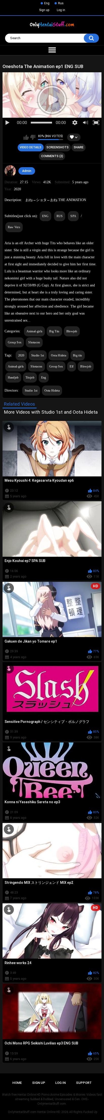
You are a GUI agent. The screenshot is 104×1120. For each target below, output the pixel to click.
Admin (26, 171)
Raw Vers (14, 227)
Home (17, 1083)
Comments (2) (52, 156)
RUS (60, 216)
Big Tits (54, 331)
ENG (45, 216)
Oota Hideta (58, 355)
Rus (61, 3)
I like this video (26, 137)
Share (79, 147)
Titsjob (29, 377)
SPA (73, 216)
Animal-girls (35, 331)
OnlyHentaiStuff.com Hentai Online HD (34, 1112)
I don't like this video (32, 137)
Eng (46, 3)
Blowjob (71, 331)
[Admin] (10, 171)
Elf (71, 366)
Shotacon (34, 342)
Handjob (13, 377)
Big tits (77, 355)
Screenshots (57, 147)
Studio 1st (37, 355)
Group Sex (15, 342)
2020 (21, 355)
